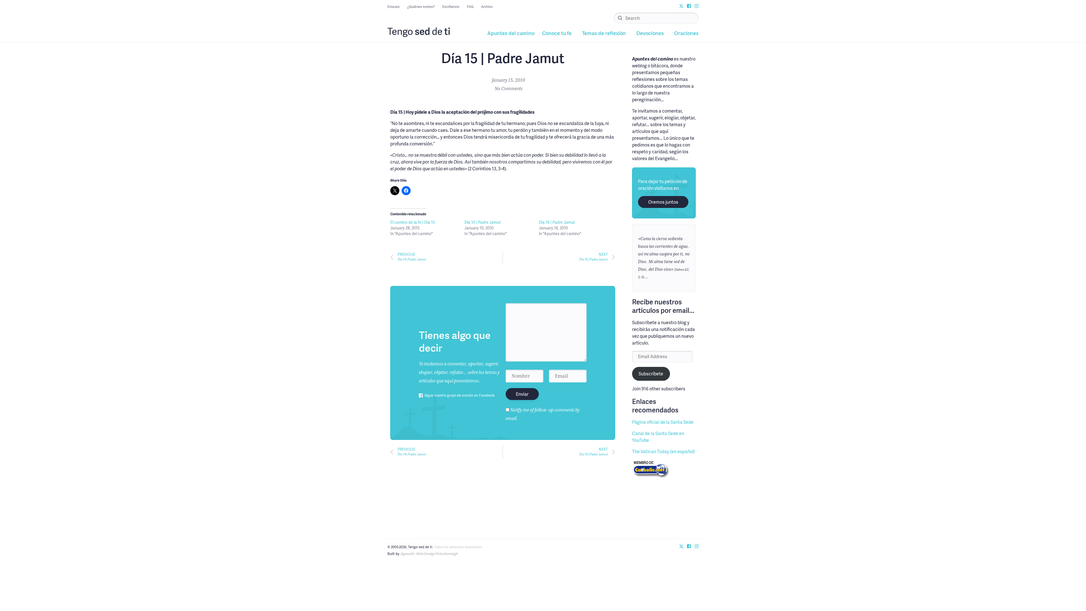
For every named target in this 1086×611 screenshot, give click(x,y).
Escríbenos (450, 6)
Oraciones (686, 32)
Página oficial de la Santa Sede (662, 422)
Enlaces (393, 6)
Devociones (650, 32)
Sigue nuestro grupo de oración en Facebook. (460, 395)
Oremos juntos (663, 202)
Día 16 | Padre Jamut (557, 222)
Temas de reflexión (604, 32)
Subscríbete (651, 373)
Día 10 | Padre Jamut (482, 222)
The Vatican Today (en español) (663, 451)
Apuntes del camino (511, 32)
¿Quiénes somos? (421, 6)
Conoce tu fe (557, 32)
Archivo (487, 6)
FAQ (470, 6)
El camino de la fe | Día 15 (412, 222)
